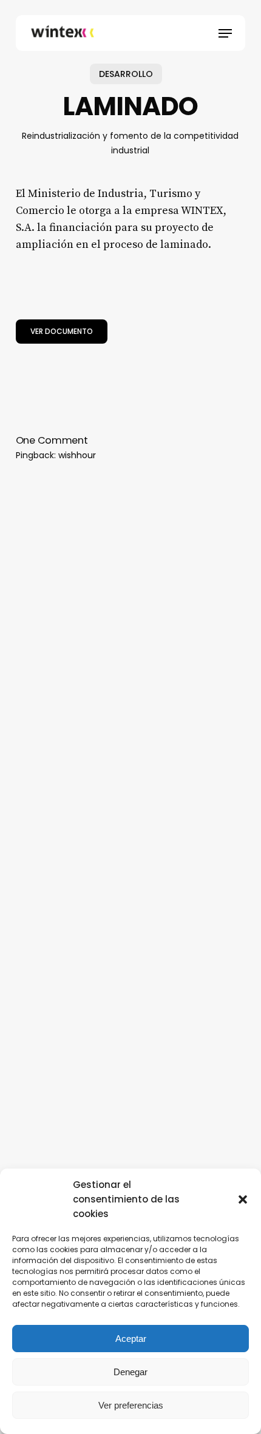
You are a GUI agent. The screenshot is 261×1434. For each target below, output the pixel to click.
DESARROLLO (126, 74)
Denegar (130, 1372)
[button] (243, 1199)
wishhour (77, 455)
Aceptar (130, 1338)
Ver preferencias (130, 1405)
